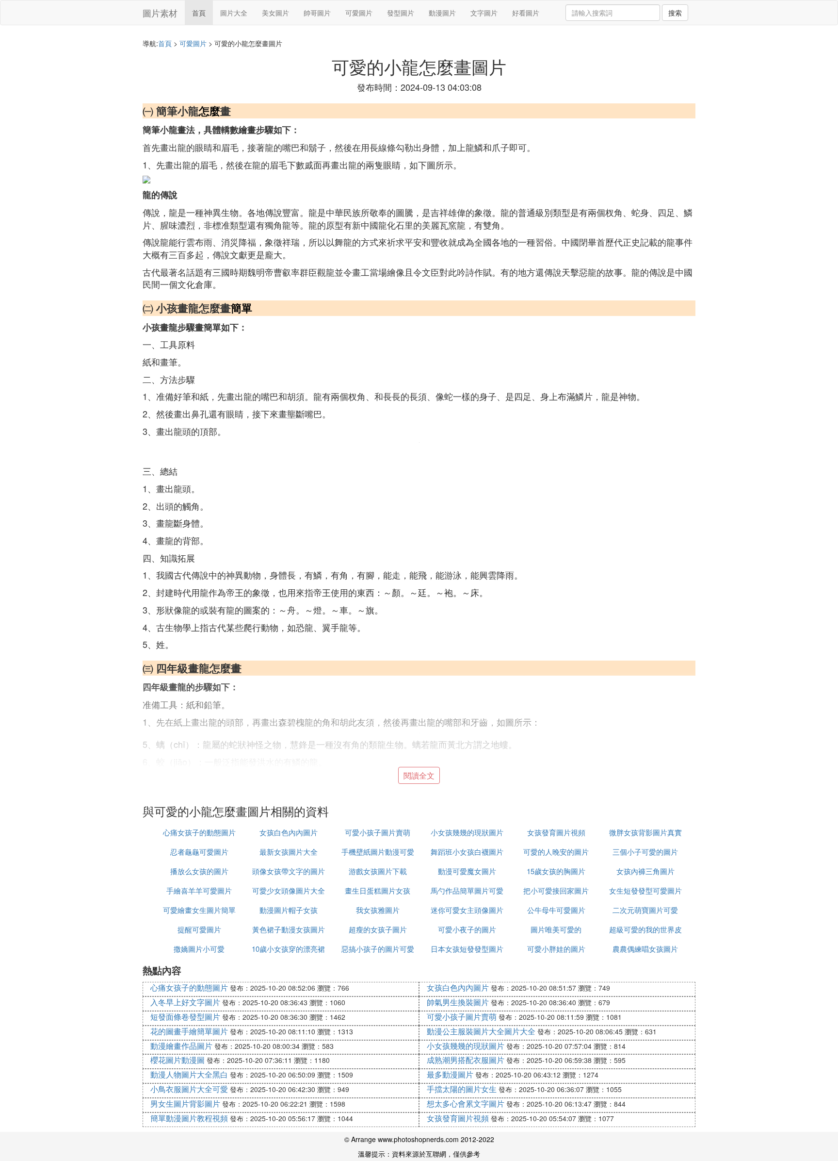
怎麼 (209, 110)
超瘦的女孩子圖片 (378, 929)
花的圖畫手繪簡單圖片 (189, 1031)
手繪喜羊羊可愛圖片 (199, 890)
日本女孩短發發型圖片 (467, 949)
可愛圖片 (358, 12)
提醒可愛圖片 (199, 929)
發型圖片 (400, 12)
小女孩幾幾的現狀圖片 (467, 832)
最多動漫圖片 (450, 1074)
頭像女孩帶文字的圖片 (288, 871)
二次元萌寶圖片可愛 (645, 910)
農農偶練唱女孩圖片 (645, 949)
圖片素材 (160, 12)
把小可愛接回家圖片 (556, 890)
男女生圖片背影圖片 (185, 1103)
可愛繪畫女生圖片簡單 (199, 910)
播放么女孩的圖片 (199, 871)
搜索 (675, 12)
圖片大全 (233, 12)
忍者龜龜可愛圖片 (199, 851)
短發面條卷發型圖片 (185, 1016)
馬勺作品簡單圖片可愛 (467, 890)
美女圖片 (275, 12)
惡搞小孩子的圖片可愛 (377, 949)
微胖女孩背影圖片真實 (645, 832)
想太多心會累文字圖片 (465, 1103)
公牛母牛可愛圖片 (556, 910)
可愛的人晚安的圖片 (556, 851)
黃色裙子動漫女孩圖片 (288, 929)
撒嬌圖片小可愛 (199, 949)
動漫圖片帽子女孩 (288, 910)
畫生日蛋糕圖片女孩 (377, 890)
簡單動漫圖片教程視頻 (189, 1118)
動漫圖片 (442, 12)
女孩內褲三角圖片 (645, 871)
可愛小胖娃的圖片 (556, 949)
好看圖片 (525, 12)
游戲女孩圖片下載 (378, 871)
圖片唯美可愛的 (556, 929)
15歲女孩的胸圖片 (556, 871)
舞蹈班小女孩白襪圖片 (467, 851)
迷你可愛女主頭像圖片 (467, 910)
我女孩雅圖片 (378, 910)
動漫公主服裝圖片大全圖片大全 (481, 1031)
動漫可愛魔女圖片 (467, 871)
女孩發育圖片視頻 (556, 832)
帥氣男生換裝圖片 (458, 1002)
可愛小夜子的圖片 (467, 929)
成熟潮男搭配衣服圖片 (465, 1059)
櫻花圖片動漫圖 (177, 1059)
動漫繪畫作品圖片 (181, 1045)
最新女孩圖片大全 (288, 851)
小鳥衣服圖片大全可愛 (189, 1089)
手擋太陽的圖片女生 (462, 1089)
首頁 (199, 12)
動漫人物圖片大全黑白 (189, 1074)
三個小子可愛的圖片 (645, 851)
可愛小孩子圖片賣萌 (377, 832)
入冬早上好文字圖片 (185, 1002)
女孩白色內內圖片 (288, 832)
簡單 (241, 307)
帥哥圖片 (317, 12)
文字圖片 (484, 12)
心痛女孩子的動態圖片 (199, 832)
